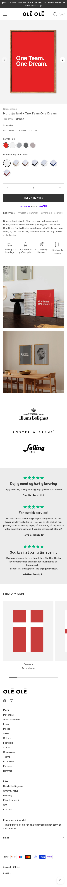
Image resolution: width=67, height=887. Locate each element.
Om (5, 804)
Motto (6, 728)
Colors (6, 747)
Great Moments (11, 719)
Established (9, 761)
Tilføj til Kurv (33, 198)
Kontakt (7, 809)
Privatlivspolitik (11, 800)
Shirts (6, 733)
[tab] (10, 213)
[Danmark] (28, 631)
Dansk (6, 873)
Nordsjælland (10, 109)
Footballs (8, 742)
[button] (4, 60)
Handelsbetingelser (13, 786)
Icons (6, 724)
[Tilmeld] (62, 837)
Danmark (28, 664)
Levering (7, 795)
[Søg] (55, 14)
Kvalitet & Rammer (28, 212)
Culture (7, 738)
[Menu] (5, 14)
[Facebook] (4, 700)
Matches (7, 766)
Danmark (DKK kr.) (11, 867)
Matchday (8, 714)
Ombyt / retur (10, 790)
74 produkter (28, 668)
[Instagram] (11, 700)
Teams (6, 756)
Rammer (7, 770)
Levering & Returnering (53, 212)
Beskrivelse (9, 212)
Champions (9, 752)
